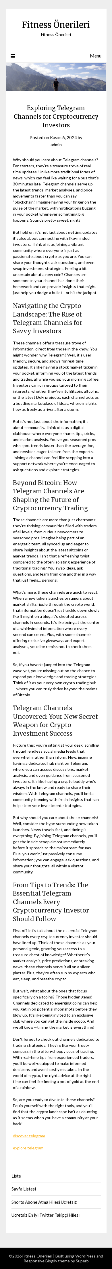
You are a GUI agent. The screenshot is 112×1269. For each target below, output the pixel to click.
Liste (16, 1175)
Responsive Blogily (40, 1260)
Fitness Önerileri (56, 25)
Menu (95, 55)
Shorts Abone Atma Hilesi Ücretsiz (44, 1202)
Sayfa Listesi (23, 1188)
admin (56, 144)
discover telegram (29, 1135)
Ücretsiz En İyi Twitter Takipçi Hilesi (45, 1215)
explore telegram (28, 1147)
